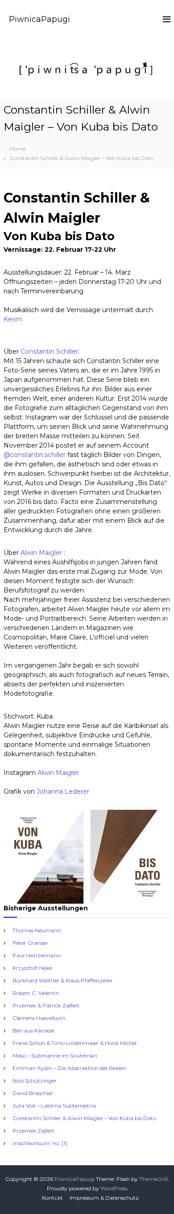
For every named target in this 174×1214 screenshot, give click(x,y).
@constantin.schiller (35, 455)
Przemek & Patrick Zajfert (45, 1005)
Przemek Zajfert (33, 1130)
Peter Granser (30, 942)
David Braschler (32, 1093)
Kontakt (52, 1197)
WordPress (114, 1188)
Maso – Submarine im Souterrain (54, 1055)
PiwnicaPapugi (39, 19)
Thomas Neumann (36, 930)
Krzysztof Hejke (32, 967)
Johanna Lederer (63, 791)
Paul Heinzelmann (36, 955)
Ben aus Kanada (33, 1030)
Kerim (13, 319)
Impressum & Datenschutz (104, 1197)
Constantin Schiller (49, 351)
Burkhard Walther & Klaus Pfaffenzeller (62, 980)
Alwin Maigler (42, 553)
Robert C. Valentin (35, 993)
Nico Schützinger (34, 1080)
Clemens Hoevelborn (39, 1018)
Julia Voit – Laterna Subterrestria (54, 1105)
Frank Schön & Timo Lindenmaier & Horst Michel (74, 1043)
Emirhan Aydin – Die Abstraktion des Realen (69, 1068)
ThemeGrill (153, 1179)
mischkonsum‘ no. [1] (39, 1143)
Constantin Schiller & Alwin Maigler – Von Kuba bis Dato (84, 1118)
